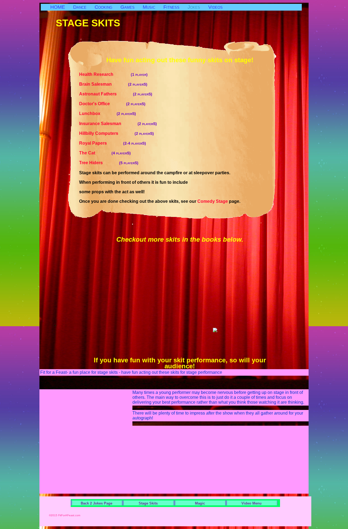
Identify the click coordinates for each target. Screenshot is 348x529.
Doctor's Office (112, 103)
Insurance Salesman (118, 123)
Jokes (194, 7)
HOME (57, 7)
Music (149, 7)
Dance (79, 7)
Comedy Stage (212, 201)
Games (127, 7)
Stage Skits (148, 503)
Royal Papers (112, 143)
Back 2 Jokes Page (96, 503)
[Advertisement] (227, 125)
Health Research (113, 74)
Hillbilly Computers (116, 133)
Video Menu (251, 503)
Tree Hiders (108, 162)
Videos (215, 7)
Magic (200, 503)
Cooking (103, 7)
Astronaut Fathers (115, 94)
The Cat (105, 153)
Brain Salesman (113, 84)
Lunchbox (107, 113)
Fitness (171, 7)
